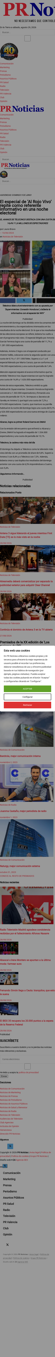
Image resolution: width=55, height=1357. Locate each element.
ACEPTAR (27, 689)
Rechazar (27, 705)
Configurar (27, 697)
